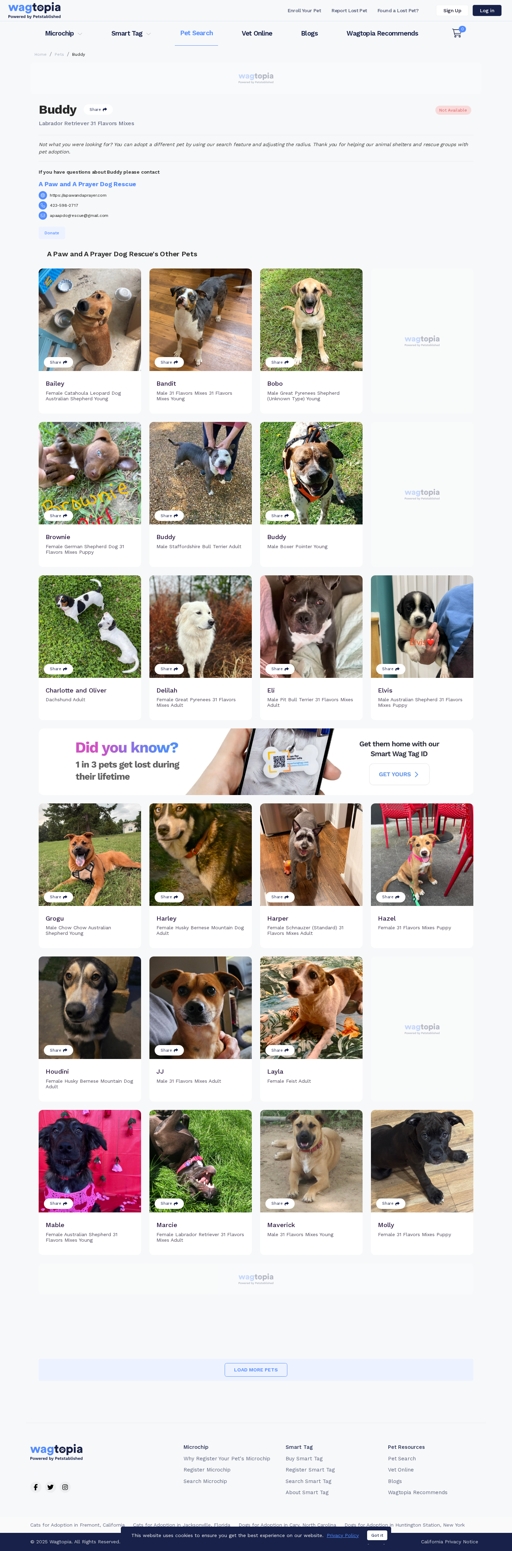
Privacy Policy (343, 1535)
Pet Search (196, 33)
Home (40, 54)
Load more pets (256, 1369)
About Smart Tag (307, 1492)
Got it (377, 1535)
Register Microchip (207, 1470)
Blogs (309, 33)
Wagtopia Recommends (382, 33)
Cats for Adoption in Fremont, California (77, 1525)
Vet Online (257, 33)
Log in (487, 10)
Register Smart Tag (310, 1470)
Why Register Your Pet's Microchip (227, 1458)
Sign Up (452, 10)
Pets (59, 54)
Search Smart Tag (308, 1481)
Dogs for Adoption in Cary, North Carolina (287, 1525)
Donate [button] (52, 232)
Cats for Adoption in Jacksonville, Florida (181, 1525)
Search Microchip (205, 1481)
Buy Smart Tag (304, 1458)
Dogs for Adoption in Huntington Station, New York (404, 1525)
